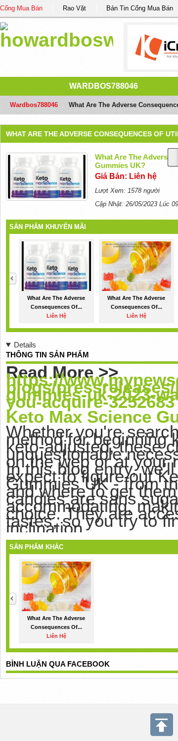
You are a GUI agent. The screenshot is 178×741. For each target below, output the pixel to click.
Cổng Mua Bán (21, 8)
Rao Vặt (74, 8)
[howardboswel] (56, 34)
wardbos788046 (103, 86)
